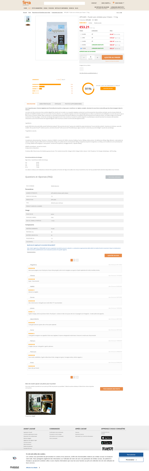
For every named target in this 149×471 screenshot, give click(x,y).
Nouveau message (115, 177)
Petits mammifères (37, 8)
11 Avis (90, 23)
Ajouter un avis (97, 23)
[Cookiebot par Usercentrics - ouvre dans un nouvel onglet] (14, 467)
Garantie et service (79, 434)
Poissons (51, 8)
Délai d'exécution (27, 444)
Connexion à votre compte (55, 434)
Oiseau (45, 8)
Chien (25, 8)
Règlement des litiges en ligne (30, 440)
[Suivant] (123, 12)
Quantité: (90, 58)
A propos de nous (105, 432)
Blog (76, 8)
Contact (103, 433)
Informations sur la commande (56, 436)
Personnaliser (130, 459)
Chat (29, 8)
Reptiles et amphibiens (61, 8)
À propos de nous (28, 448)
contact (94, 3)
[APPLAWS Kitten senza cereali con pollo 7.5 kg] (57, 38)
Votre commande (53, 438)
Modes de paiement (28, 446)
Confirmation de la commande (56, 432)
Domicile (71, 8)
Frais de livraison (27, 442)
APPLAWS (88, 20)
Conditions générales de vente (30, 434)
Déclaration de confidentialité (30, 436)
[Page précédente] (115, 12)
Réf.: (93, 20)
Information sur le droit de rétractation (84, 436)
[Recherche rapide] (83, 3)
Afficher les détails (31, 467)
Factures (77, 432)
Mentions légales (27, 438)
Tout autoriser (131, 454)
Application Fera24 (28, 432)
